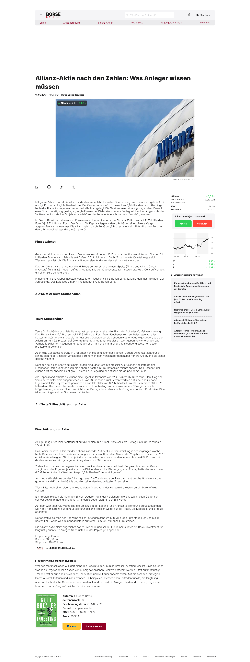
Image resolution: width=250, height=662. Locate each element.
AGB (135, 657)
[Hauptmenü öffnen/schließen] (40, 15)
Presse (145, 657)
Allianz (73, 202)
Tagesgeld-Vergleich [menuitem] (172, 22)
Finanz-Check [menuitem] (105, 22)
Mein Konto (205, 15)
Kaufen (183, 223)
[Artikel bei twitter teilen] (73, 187)
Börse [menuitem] (43, 22)
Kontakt (184, 657)
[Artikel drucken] (49, 187)
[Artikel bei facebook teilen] (61, 187)
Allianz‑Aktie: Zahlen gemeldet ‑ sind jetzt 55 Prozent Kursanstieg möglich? (192, 299)
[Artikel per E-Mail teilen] (37, 187)
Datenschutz (123, 657)
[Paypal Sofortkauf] (71, 626)
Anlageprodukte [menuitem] (71, 22)
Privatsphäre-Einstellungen (165, 657)
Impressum (197, 657)
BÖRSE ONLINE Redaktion (62, 548)
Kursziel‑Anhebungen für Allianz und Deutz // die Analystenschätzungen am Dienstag (192, 286)
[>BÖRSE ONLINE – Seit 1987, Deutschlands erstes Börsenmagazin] (53, 15)
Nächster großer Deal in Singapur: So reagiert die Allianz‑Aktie (192, 311)
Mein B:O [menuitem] (205, 22)
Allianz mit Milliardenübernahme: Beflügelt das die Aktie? (190, 321)
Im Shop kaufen (94, 626)
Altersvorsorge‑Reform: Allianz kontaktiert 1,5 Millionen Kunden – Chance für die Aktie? (190, 333)
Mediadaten (211, 657)
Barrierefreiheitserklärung (102, 657)
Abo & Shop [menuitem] (137, 22)
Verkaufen (202, 223)
